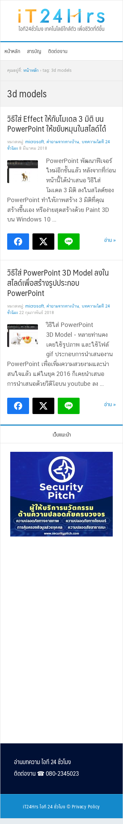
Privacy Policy (86, 806)
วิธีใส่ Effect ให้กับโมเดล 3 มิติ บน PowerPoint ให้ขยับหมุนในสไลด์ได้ (56, 123)
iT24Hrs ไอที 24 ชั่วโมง (44, 806)
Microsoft (34, 141)
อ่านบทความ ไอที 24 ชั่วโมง (42, 762)
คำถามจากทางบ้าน (62, 141)
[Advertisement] (61, 588)
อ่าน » (110, 239)
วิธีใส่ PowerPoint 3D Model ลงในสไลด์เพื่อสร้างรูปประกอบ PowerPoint (58, 282)
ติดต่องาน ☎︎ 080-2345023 (46, 773)
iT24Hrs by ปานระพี (61, 19)
